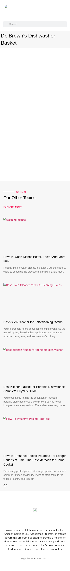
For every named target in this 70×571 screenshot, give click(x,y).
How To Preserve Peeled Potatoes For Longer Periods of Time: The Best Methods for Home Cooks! (34, 460)
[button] (66, 12)
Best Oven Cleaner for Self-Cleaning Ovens (33, 322)
